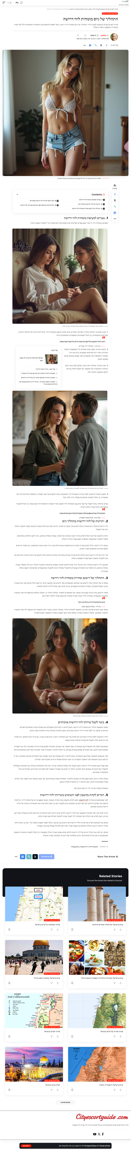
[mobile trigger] (5, 3)
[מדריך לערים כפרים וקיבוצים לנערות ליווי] (123, 2)
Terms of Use (105, 1146)
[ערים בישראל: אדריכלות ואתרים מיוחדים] (97, 904)
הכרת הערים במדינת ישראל (110, 13)
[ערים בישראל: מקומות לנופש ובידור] (34, 957)
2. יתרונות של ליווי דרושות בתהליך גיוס (90, 204)
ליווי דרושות (83, 800)
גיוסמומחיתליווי (93, 847)
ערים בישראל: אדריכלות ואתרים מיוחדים (107, 924)
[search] (21, 3)
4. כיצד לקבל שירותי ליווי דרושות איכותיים (43, 201)
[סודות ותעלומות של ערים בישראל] (34, 904)
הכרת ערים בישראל (52, 1085)
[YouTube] (94, 1134)
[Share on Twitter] (101, 45)
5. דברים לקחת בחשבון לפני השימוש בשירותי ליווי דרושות (38, 205)
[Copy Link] (95, 45)
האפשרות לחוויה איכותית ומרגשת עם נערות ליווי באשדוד (38, 373)
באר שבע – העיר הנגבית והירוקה (45, 369)
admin (103, 35)
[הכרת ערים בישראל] (34, 1064)
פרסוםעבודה (75, 847)
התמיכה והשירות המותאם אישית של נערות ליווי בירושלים (38, 378)
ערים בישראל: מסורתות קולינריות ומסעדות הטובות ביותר (102, 978)
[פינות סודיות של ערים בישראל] (97, 1010)
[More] (84, 45)
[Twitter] (99, 1134)
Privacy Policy (90, 1146)
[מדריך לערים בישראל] (34, 1010)
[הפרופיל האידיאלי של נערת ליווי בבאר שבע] (51, 359)
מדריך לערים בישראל (52, 1031)
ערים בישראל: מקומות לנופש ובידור (47, 978)
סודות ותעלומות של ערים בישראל (47, 924)
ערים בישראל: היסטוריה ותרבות (111, 1085)
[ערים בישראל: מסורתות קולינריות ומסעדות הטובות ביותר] (97, 957)
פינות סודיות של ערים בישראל (112, 1031)
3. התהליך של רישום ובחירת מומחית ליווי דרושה (87, 208)
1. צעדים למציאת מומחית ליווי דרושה (90, 200)
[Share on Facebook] (106, 45)
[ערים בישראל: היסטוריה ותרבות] (97, 1064)
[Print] (90, 45)
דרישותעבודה (84, 847)
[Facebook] (102, 1134)
